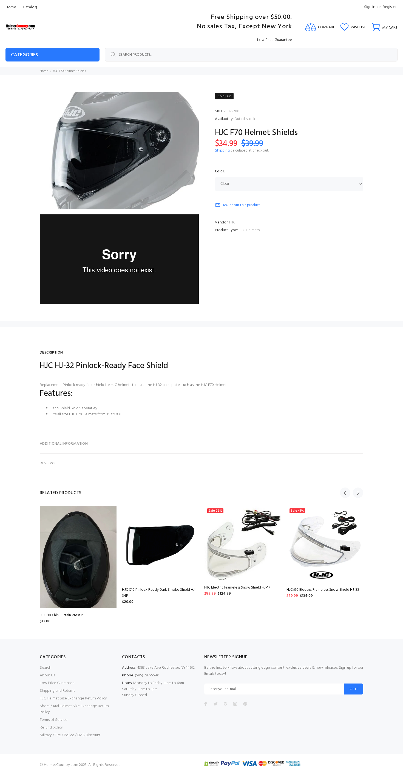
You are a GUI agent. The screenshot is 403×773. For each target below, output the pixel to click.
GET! (353, 689)
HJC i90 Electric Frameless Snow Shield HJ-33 (322, 590)
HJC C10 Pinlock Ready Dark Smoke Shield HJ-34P (159, 593)
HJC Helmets (249, 230)
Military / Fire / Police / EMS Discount (70, 735)
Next (358, 493)
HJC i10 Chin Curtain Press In (62, 615)
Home (44, 71)
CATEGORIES (24, 55)
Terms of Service (53, 720)
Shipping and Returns (57, 691)
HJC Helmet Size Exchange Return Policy (73, 698)
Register (389, 7)
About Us (47, 675)
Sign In (369, 7)
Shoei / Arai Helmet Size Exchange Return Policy (74, 709)
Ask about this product (241, 205)
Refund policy (51, 727)
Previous (345, 493)
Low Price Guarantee (57, 683)
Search (45, 668)
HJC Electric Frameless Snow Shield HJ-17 (237, 587)
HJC (232, 222)
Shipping (222, 150)
